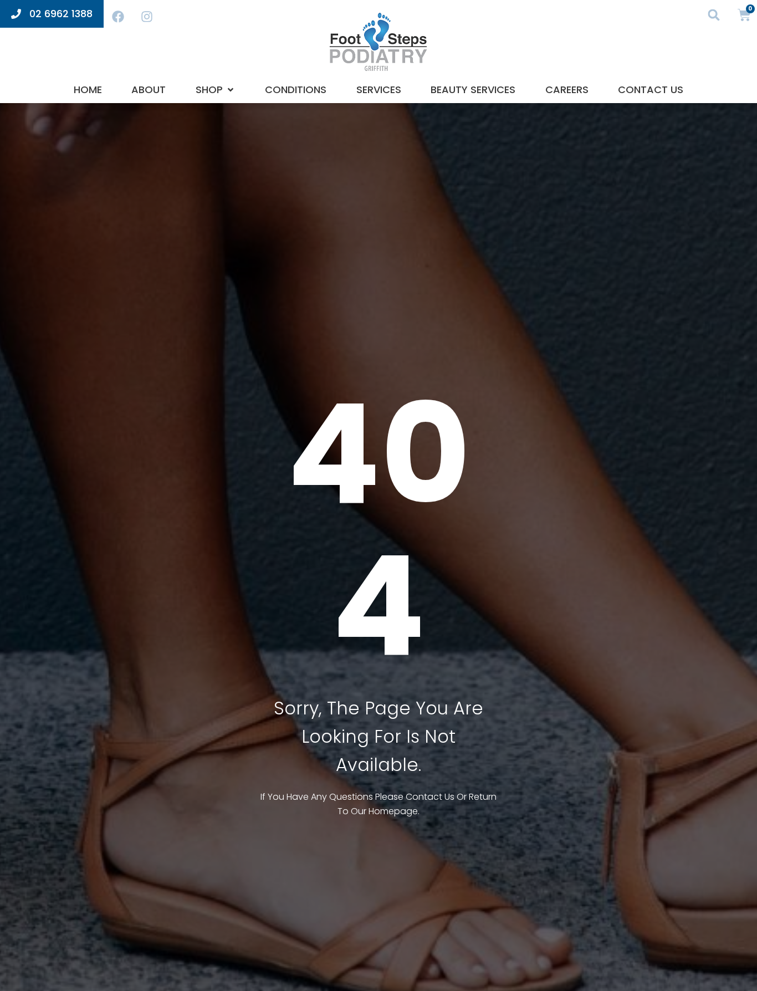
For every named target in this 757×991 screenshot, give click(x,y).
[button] (714, 15)
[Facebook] (118, 17)
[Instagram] (147, 17)
